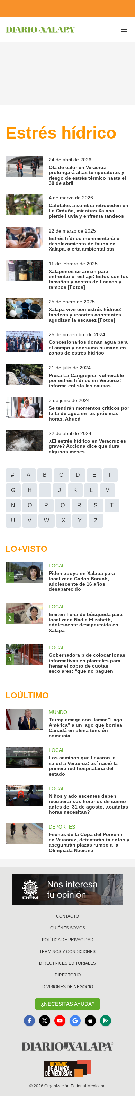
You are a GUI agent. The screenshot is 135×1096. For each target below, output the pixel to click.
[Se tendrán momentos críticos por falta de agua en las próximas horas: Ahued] (24, 409)
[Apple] (90, 1020)
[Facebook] (29, 1020)
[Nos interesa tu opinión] (67, 889)
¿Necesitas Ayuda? (67, 1004)
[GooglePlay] (105, 1020)
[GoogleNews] (75, 1020)
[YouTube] (59, 1020)
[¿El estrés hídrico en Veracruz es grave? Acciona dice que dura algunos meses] (24, 442)
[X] (44, 1020)
